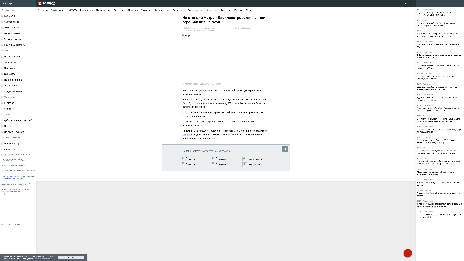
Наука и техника (162, 10)
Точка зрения (86, 10)
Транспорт (226, 10)
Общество (146, 10)
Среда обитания (195, 10)
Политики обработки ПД (43, 259)
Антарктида (212, 10)
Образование (57, 10)
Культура (238, 10)
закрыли (187, 134)
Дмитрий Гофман (242, 28)
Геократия (43, 10)
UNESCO (72, 10)
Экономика (119, 10)
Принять (70, 258)
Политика (133, 10)
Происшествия (103, 10)
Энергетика (179, 10)
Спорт (249, 10)
